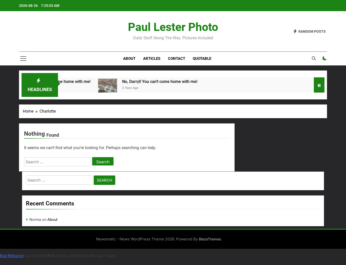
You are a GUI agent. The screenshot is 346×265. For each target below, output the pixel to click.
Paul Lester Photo (173, 27)
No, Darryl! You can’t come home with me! (157, 81)
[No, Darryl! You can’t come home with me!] (105, 88)
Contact (176, 58)
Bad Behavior (12, 255)
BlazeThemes (210, 239)
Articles (151, 58)
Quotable (202, 58)
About (129, 58)
